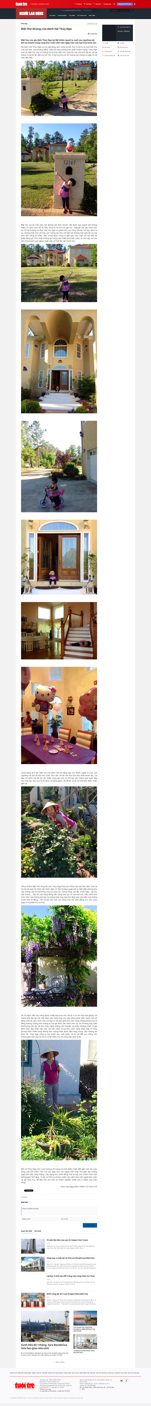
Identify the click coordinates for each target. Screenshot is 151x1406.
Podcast (79, 4)
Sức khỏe (124, 1373)
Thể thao (104, 1373)
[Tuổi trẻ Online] (24, 1385)
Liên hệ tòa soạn (124, 55)
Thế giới (44, 1373)
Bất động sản (81, 15)
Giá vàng (107, 47)
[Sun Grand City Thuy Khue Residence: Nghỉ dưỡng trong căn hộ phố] (85, 1318)
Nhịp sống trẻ (84, 1373)
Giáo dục (111, 1373)
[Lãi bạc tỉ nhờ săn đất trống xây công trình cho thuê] (33, 1282)
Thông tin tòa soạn (45, 1389)
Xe (72, 1373)
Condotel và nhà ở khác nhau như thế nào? (84, 1351)
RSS (83, 1389)
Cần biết (98, 4)
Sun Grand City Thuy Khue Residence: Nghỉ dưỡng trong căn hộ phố (84, 1329)
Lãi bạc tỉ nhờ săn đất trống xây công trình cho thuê (71, 1276)
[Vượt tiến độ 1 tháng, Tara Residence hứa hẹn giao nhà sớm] (45, 1326)
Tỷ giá (106, 43)
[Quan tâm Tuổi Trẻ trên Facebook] (126, 1381)
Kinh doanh (59, 1373)
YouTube (88, 4)
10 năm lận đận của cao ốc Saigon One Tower (67, 1240)
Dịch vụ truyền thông (86, 1387)
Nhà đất (117, 1373)
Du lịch (76, 1373)
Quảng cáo (107, 4)
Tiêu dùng (52, 15)
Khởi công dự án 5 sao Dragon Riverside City (67, 1294)
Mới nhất (38, 1231)
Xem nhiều (27, 1373)
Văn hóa (92, 1373)
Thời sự (38, 1373)
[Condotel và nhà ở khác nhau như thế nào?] (85, 1341)
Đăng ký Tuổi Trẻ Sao (125, 4)
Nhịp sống (92, 15)
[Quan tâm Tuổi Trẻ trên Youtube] (121, 1381)
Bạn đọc (136, 1373)
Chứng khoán (108, 51)
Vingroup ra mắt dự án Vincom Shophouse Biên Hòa (71, 1258)
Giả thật (130, 1373)
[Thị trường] (31, 13)
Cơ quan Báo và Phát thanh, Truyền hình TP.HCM (55, 1391)
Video (34, 1373)
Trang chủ (13, 1373)
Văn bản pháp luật (125, 51)
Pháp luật (51, 1373)
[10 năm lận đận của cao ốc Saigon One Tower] (33, 1246)
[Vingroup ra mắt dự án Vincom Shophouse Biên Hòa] (33, 1264)
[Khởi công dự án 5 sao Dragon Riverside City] (33, 1300)
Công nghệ (67, 1373)
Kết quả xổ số (124, 47)
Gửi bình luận (90, 1225)
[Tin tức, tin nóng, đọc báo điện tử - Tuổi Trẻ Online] (21, 4)
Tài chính (72, 15)
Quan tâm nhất (26, 1231)
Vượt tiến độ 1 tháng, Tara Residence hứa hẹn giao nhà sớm (44, 1346)
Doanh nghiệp (62, 15)
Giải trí (98, 1373)
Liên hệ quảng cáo (109, 55)
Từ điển (122, 43)
